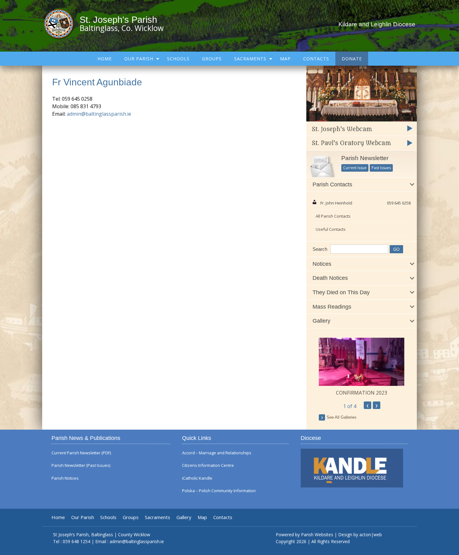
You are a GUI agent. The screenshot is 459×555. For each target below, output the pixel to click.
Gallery (183, 517)
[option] (361, 367)
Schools (178, 59)
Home (104, 59)
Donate (352, 59)
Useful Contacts (331, 229)
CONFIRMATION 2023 (361, 392)
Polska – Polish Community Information (219, 491)
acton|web (370, 534)
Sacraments (250, 59)
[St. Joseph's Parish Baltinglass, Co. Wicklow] (62, 23)
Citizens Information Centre (208, 465)
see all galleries (342, 417)
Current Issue (355, 167)
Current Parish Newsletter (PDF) (81, 453)
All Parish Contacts (333, 216)
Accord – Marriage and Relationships (216, 453)
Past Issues (381, 167)
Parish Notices (65, 478)
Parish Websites (317, 534)
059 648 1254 (76, 541)
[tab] (361, 185)
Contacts (316, 59)
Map (285, 59)
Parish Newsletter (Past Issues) (81, 465)
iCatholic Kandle (197, 478)
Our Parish (138, 59)
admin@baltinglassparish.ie (99, 113)
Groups (212, 59)
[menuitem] (104, 59)
